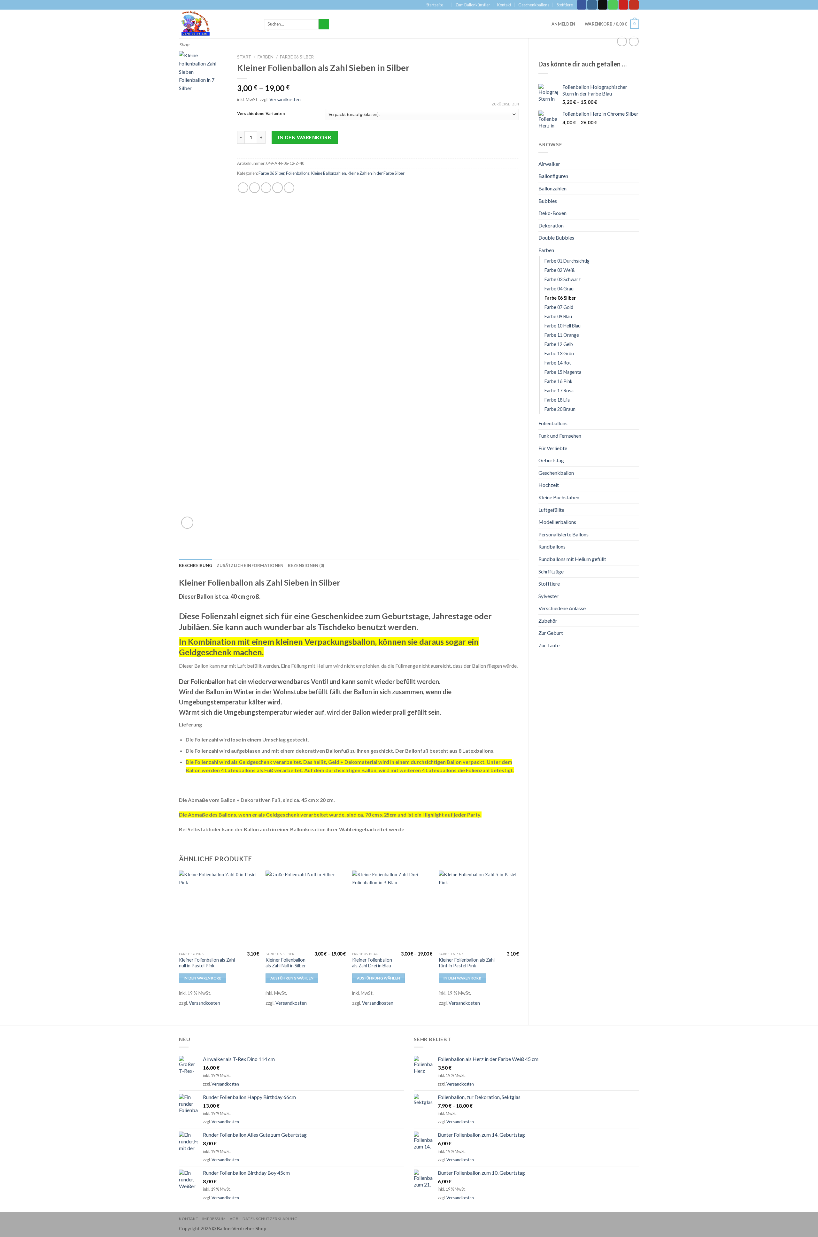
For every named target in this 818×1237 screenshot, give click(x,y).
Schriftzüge (551, 571)
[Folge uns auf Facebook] (581, 5)
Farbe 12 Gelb (558, 344)
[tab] (195, 565)
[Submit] (324, 24)
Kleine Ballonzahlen (328, 173)
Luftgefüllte (551, 510)
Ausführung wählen (292, 978)
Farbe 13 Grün (559, 353)
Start (244, 56)
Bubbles (547, 201)
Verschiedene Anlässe (562, 608)
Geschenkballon (556, 473)
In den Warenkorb (304, 137)
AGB (234, 1218)
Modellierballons (557, 522)
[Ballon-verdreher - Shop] (216, 24)
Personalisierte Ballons (563, 534)
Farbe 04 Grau (559, 288)
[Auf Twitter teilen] (254, 187)
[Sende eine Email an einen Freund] (266, 187)
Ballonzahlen (552, 188)
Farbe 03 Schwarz (562, 279)
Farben (546, 250)
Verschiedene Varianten (261, 113)
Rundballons (552, 546)
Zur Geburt (550, 633)
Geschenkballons (533, 4)
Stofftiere (565, 4)
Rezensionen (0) (306, 565)
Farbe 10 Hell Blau (562, 325)
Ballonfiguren (553, 176)
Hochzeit (548, 485)
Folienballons (552, 423)
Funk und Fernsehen (559, 436)
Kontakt (504, 4)
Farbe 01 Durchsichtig (567, 261)
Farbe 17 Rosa (559, 390)
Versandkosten (285, 99)
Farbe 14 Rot (557, 362)
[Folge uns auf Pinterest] (623, 5)
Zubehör (547, 621)
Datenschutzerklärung (270, 1218)
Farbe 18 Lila (557, 400)
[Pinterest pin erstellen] (277, 187)
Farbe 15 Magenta (562, 372)
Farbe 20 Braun (559, 409)
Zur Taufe (548, 645)
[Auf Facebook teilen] (243, 187)
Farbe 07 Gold (558, 307)
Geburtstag (551, 460)
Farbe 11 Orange (561, 335)
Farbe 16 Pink (558, 381)
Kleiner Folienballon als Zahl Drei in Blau (372, 963)
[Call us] (613, 5)
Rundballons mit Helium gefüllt (572, 559)
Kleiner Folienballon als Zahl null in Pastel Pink (207, 963)
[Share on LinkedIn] (289, 187)
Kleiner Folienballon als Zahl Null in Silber (286, 963)
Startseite (434, 4)
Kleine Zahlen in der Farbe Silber (376, 173)
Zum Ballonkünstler (472, 4)
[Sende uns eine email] (602, 5)
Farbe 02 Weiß (559, 270)
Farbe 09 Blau (558, 316)
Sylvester (548, 596)
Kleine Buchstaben (558, 497)
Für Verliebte (552, 448)
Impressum (214, 1218)
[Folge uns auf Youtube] (634, 5)
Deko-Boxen (552, 213)
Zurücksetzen (505, 104)
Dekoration (551, 225)
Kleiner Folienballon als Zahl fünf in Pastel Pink (467, 963)
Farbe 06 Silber (560, 298)
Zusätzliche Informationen (250, 565)
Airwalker (549, 164)
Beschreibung (195, 565)
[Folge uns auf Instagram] (592, 5)
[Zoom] (187, 523)
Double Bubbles (556, 237)
